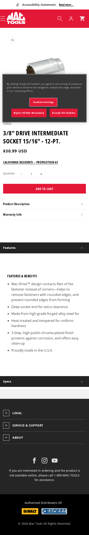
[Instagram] (44, 460)
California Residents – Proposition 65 (30, 162)
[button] (59, 18)
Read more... (66, 5)
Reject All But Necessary (29, 112)
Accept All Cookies (63, 112)
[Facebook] (34, 460)
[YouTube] (55, 460)
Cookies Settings (43, 102)
